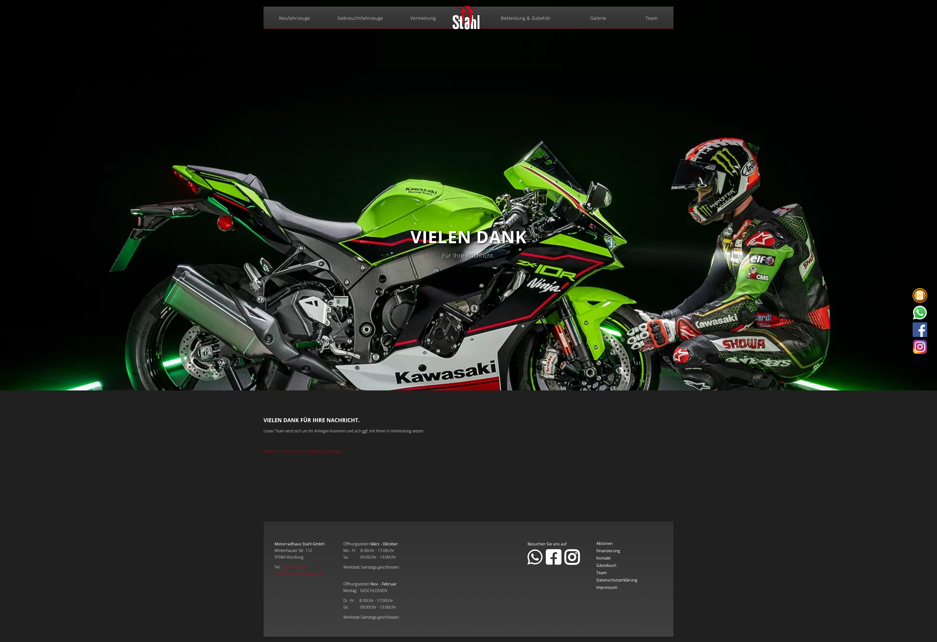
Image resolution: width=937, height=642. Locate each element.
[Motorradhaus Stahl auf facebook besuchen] (553, 562)
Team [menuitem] (652, 18)
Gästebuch (606, 565)
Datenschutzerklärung (616, 580)
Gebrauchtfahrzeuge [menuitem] (360, 18)
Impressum (606, 587)
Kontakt (603, 558)
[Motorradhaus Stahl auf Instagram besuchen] (572, 562)
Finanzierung (608, 550)
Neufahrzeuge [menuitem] (294, 18)
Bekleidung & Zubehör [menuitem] (526, 18)
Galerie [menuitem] (598, 18)
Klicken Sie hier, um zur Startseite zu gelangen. (304, 451)
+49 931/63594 (295, 567)
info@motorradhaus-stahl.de (299, 573)
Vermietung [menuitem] (423, 18)
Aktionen (604, 543)
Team (601, 572)
